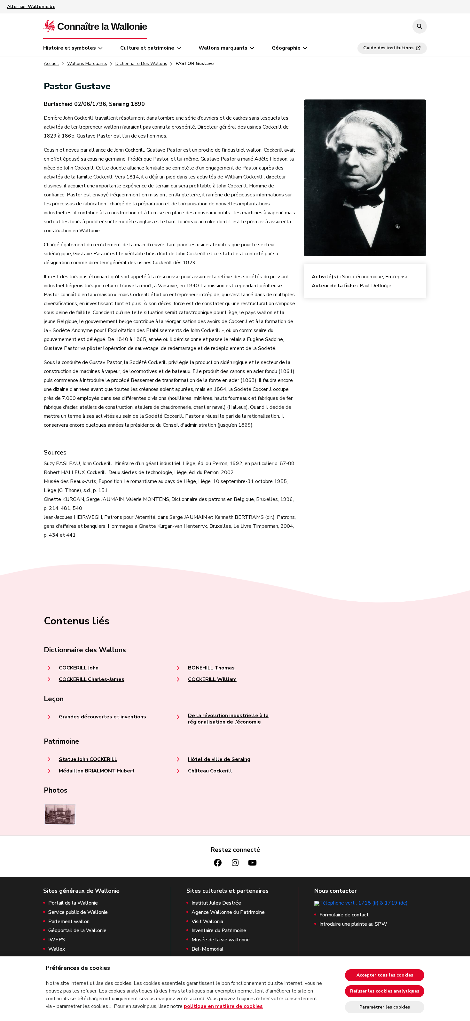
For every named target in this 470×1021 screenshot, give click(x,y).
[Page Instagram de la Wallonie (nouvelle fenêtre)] (235, 863)
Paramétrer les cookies (384, 1007)
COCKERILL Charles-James (91, 679)
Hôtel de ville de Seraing (219, 759)
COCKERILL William (212, 679)
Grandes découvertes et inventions (102, 717)
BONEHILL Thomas (211, 668)
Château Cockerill (210, 771)
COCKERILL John (78, 668)
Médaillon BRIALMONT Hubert (97, 771)
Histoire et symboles (69, 47)
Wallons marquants (223, 47)
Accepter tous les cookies (384, 975)
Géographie (286, 47)
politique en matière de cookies (223, 1006)
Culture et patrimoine (147, 47)
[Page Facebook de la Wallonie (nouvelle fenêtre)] (218, 863)
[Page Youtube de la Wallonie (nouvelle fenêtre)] (252, 863)
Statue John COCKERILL (88, 759)
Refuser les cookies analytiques (384, 991)
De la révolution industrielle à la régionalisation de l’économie (228, 718)
